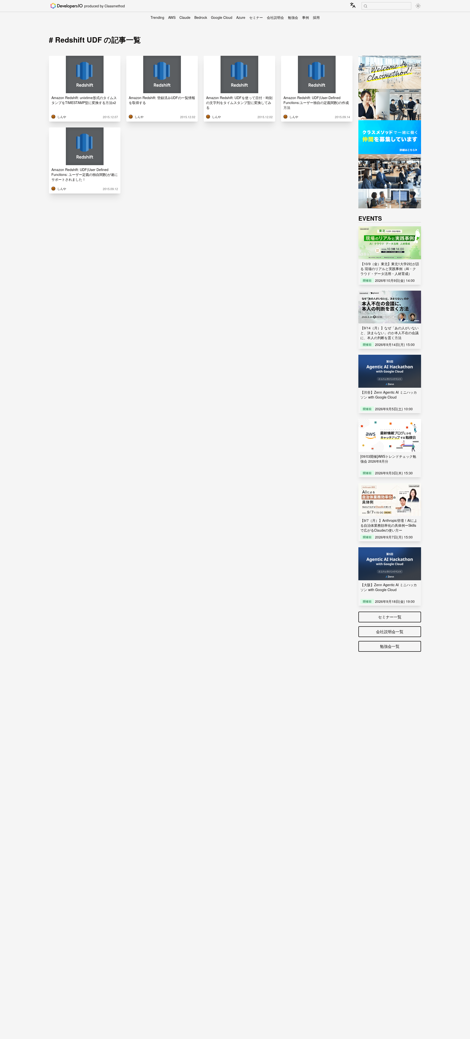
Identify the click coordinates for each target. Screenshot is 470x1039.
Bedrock (200, 17)
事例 (305, 17)
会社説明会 (275, 17)
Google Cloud (221, 17)
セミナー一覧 (389, 617)
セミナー (256, 17)
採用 (316, 17)
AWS (172, 17)
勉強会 (293, 17)
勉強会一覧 (390, 646)
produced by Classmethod (104, 5)
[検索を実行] (365, 6)
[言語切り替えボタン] (353, 5)
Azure (240, 17)
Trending (157, 17)
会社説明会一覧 (389, 631)
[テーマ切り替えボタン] (418, 6)
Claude (184, 17)
